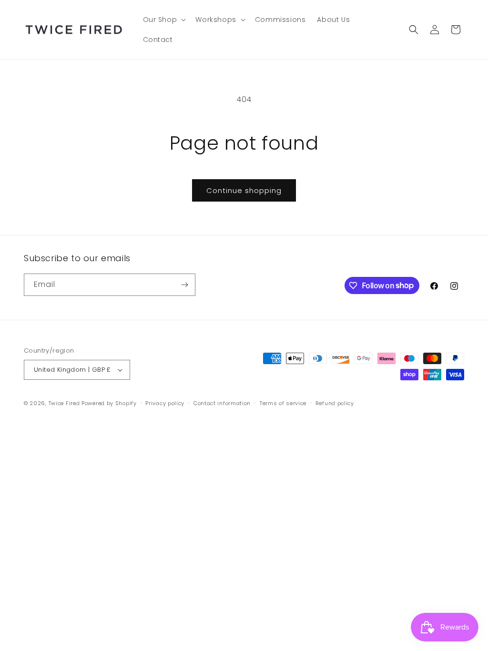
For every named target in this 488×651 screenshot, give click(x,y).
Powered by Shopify (109, 403)
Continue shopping (244, 190)
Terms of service (283, 403)
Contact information (222, 403)
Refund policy (334, 403)
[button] (163, 20)
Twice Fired (64, 403)
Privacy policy (164, 403)
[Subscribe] (184, 285)
